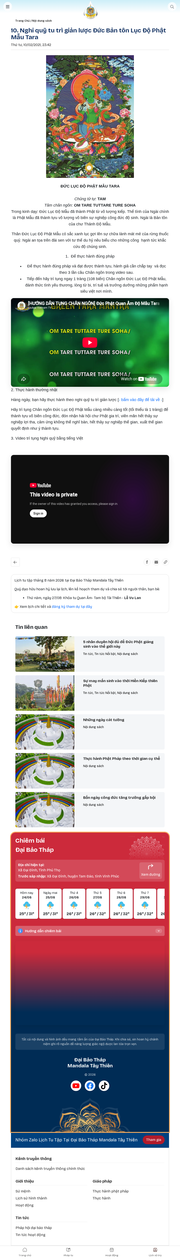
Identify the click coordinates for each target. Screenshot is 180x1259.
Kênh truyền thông (34, 1158)
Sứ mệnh (23, 1191)
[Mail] (156, 562)
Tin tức (22, 1217)
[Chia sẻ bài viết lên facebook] (147, 562)
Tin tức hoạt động (30, 1235)
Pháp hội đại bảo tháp (34, 1228)
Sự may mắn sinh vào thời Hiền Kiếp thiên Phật (120, 683)
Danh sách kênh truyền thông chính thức (50, 1169)
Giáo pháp (102, 1181)
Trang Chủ (22, 20)
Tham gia (153, 1140)
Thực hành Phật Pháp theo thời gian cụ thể (121, 758)
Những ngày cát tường (103, 720)
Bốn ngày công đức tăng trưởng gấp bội (119, 797)
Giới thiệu (25, 1181)
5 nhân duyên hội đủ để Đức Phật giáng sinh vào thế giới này (118, 644)
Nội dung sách (42, 20)
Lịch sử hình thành (31, 1198)
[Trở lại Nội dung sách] (15, 562)
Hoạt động (25, 1205)
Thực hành (101, 1198)
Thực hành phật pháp (111, 1191)
